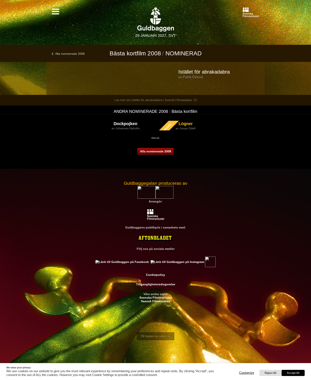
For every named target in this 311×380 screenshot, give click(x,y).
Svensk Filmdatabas (155, 301)
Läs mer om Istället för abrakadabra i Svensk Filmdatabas (153, 100)
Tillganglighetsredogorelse (155, 284)
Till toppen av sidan (153, 336)
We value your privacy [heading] (18, 367)
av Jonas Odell (185, 128)
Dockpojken (125, 123)
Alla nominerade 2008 (70, 53)
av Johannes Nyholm (125, 128)
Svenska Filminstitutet (155, 297)
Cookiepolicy (155, 274)
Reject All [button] (270, 373)
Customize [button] (246, 373)
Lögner (186, 123)
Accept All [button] (293, 373)
